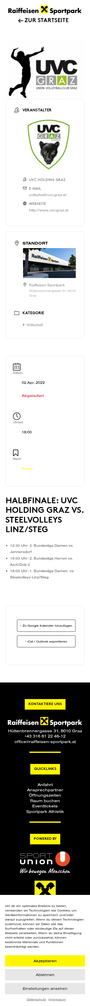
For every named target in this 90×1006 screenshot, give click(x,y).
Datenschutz (36, 999)
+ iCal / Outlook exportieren (46, 641)
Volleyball (34, 325)
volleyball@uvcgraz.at (47, 195)
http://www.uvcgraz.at (48, 210)
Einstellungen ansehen (45, 988)
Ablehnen (45, 974)
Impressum (57, 999)
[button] (45, 784)
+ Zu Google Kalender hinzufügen (46, 625)
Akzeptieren (45, 960)
